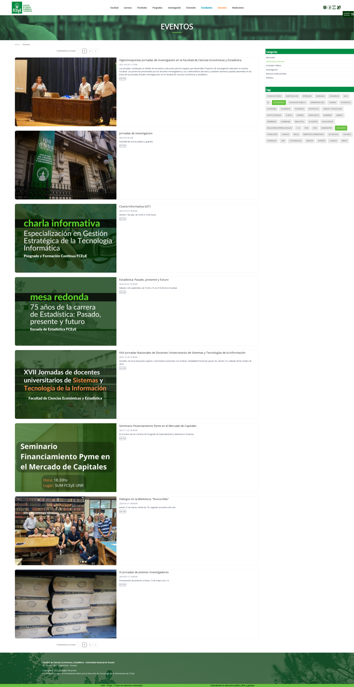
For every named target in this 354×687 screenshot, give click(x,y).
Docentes (313, 121)
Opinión (321, 141)
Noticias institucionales (276, 73)
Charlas (285, 134)
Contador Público (273, 65)
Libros (344, 141)
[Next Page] (95, 51)
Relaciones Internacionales (279, 128)
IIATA (346, 96)
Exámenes (328, 115)
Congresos (334, 96)
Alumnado (270, 57)
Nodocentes (327, 121)
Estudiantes (279, 102)
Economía (271, 109)
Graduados (314, 115)
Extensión (307, 96)
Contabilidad (295, 141)
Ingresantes (327, 128)
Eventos (26, 44)
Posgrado (299, 109)
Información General (275, 61)
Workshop (272, 141)
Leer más (122, 79)
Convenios (285, 109)
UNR (283, 141)
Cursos (289, 115)
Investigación (272, 69)
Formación (272, 134)
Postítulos (314, 109)
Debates (270, 77)
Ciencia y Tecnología (332, 109)
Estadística (346, 102)
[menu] (177, 7)
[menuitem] (114, 7)
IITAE (315, 128)
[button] (348, 14)
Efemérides (271, 121)
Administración (317, 102)
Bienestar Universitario (313, 134)
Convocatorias (274, 96)
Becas (296, 134)
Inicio (17, 44)
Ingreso (300, 115)
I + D (298, 128)
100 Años (347, 134)
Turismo (332, 102)
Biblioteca (299, 121)
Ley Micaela (333, 134)
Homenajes (285, 121)
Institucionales (274, 115)
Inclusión (341, 128)
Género (339, 115)
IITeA (306, 128)
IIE (268, 102)
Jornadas (320, 96)
